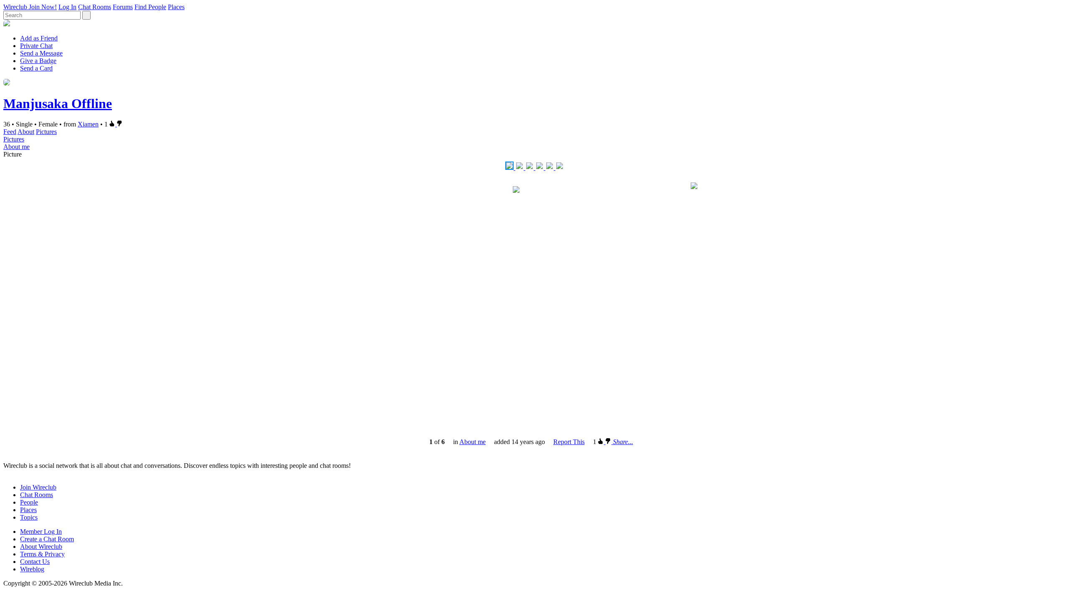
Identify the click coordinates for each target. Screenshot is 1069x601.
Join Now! (43, 6)
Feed (9, 131)
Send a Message (41, 53)
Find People (150, 6)
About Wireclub (41, 546)
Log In (67, 6)
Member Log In (41, 531)
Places (176, 6)
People (29, 502)
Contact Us (35, 561)
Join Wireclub (38, 487)
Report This (569, 441)
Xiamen (88, 124)
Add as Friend (39, 38)
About (26, 131)
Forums (123, 6)
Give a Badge (38, 60)
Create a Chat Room (47, 539)
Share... (623, 441)
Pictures (46, 131)
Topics (29, 517)
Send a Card (36, 68)
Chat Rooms (94, 6)
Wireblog (32, 569)
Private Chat (36, 45)
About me (16, 146)
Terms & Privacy (42, 554)
